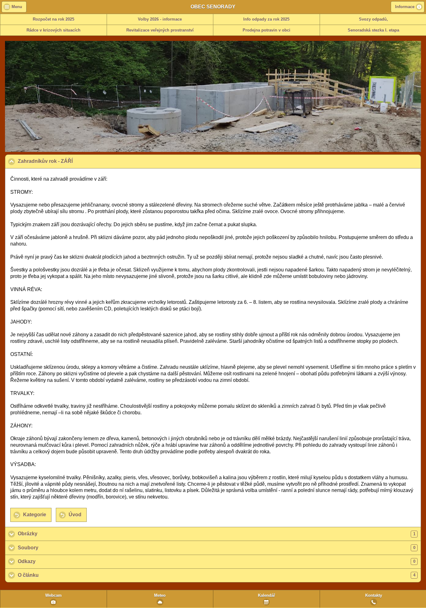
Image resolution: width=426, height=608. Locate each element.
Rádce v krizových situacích (53, 30)
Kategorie (34, 514)
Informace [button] (404, 7)
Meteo (160, 595)
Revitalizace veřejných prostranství (160, 30)
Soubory (216, 547)
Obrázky (216, 533)
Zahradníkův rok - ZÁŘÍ (75, 161)
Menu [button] (17, 7)
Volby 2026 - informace (160, 19)
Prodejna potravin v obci (266, 30)
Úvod (75, 514)
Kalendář (266, 595)
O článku (216, 575)
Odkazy (216, 561)
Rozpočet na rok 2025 (53, 19)
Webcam (53, 595)
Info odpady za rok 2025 (266, 19)
